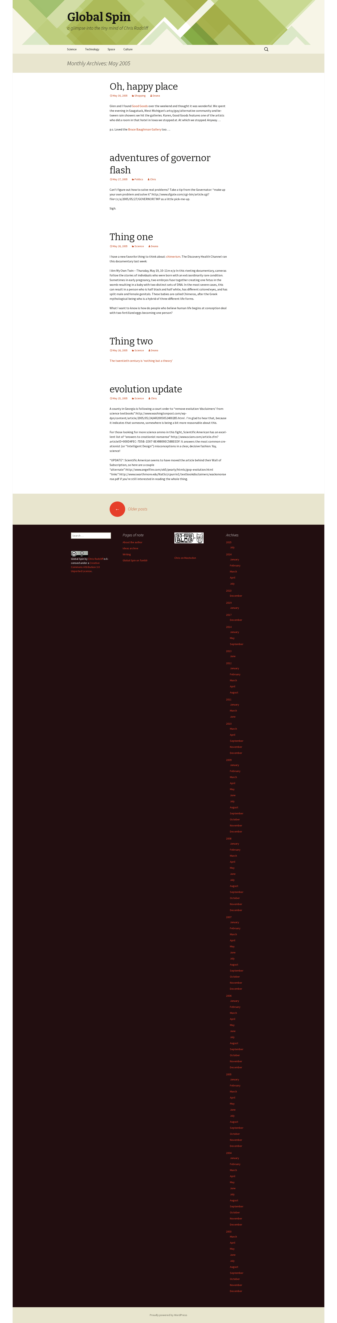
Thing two (131, 341)
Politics (139, 179)
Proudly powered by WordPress (168, 1315)
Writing (127, 554)
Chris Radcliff (95, 559)
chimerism (173, 256)
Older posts (131, 509)
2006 (228, 995)
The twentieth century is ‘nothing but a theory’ (141, 361)
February (235, 565)
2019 (228, 602)
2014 (228, 627)
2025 (228, 542)
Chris (153, 179)
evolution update (146, 389)
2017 (228, 615)
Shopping (140, 95)
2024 (228, 554)
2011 (228, 699)
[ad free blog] (189, 537)
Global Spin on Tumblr (135, 560)
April (232, 577)
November (236, 747)
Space (111, 49)
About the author (132, 542)
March (233, 571)
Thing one (131, 237)
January (234, 559)
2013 (228, 651)
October (235, 819)
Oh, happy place (144, 86)
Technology (92, 49)
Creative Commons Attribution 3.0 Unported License (85, 567)
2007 (228, 917)
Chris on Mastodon (185, 558)
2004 (228, 1153)
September (236, 644)
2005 (228, 1074)
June (233, 656)
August (234, 692)
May (232, 638)
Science (72, 49)
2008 (228, 838)
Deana (156, 95)
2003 (228, 1231)
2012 (228, 663)
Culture (128, 49)
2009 (228, 760)
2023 (228, 590)
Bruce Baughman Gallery (144, 129)
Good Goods (140, 106)
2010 (228, 723)
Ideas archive (130, 548)
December (236, 595)
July (232, 547)
